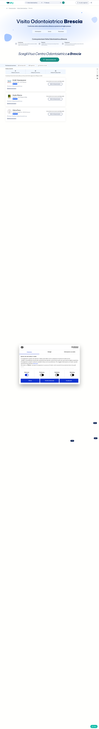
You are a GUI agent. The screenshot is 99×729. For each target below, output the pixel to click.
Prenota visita (12, 8)
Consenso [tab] (29, 352)
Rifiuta (30, 380)
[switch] (42, 375)
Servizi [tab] (49, 31)
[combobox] (34, 2)
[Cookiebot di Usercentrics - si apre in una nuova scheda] (72, 347)
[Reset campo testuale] (41, 2)
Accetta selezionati (49, 380)
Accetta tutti (69, 380)
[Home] (6, 8)
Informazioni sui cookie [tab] (69, 351)
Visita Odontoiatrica (22, 8)
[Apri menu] (91, 2)
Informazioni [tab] (38, 31)
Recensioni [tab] (61, 31)
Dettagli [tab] (49, 351)
